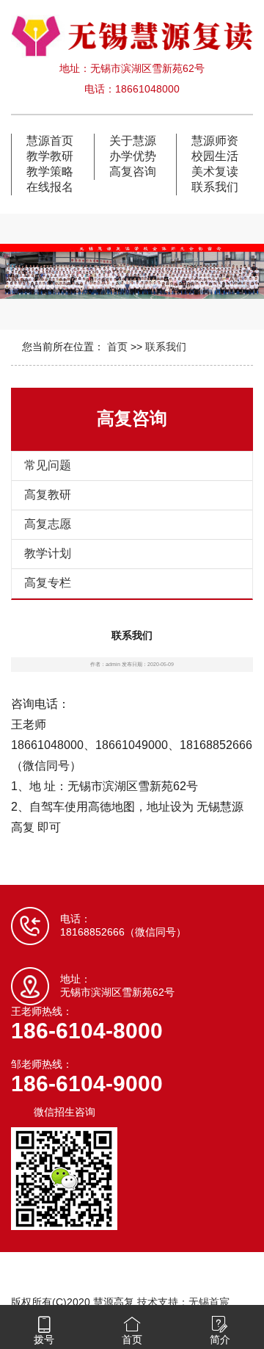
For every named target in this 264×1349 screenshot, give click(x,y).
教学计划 (47, 553)
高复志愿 (47, 524)
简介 (220, 1339)
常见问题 (47, 465)
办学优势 (132, 156)
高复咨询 (132, 171)
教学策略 (49, 171)
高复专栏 (47, 582)
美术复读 (214, 171)
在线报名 (49, 187)
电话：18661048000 (132, 89)
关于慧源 (132, 140)
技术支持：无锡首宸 (183, 1302)
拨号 (44, 1339)
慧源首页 (49, 140)
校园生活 (214, 156)
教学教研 (49, 156)
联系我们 (214, 187)
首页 (117, 346)
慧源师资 (214, 140)
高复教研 (47, 494)
